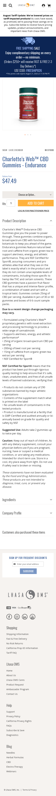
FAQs (9, 725)
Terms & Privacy (30, 790)
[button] (25, 135)
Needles (10, 752)
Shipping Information (17, 634)
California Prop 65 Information (22, 648)
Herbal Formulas (15, 757)
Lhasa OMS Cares (15, 679)
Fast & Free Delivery (16, 638)
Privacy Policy (13, 716)
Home (9, 670)
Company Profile (11, 512)
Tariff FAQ (11, 652)
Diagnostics (12, 735)
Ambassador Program (17, 689)
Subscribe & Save (15, 730)
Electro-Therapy (14, 766)
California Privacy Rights (19, 721)
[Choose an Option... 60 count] (28, 194)
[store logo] (28, 5)
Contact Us (12, 693)
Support (10, 711)
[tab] (28, 219)
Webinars (11, 771)
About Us (11, 675)
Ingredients (9, 499)
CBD (8, 762)
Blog (9, 746)
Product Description (14, 220)
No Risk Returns (14, 643)
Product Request (15, 684)
